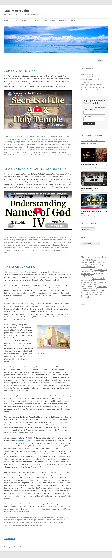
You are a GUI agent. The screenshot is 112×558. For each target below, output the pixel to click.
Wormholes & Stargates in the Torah (92, 87)
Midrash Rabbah (87, 282)
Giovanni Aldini (41, 144)
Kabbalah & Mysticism (43, 136)
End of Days (97, 264)
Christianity (84, 262)
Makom (61, 245)
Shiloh (43, 152)
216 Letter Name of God (32, 240)
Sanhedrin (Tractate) (89, 290)
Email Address (89, 110)
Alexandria (42, 139)
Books (15, 21)
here (22, 348)
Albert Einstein (22, 139)
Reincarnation (91, 288)
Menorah (15, 522)
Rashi (83, 288)
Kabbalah (99, 273)
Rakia (35, 522)
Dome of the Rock (37, 142)
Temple (58, 522)
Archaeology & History (27, 136)
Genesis (58, 520)
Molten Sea (28, 522)
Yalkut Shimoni (99, 294)
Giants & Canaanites (87, 74)
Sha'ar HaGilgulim (86, 293)
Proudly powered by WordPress (13, 547)
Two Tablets (20, 525)
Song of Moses (55, 250)
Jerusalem (85, 274)
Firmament (40, 520)
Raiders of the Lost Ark (11, 152)
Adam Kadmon (57, 240)
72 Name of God (46, 240)
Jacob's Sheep (43, 245)
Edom (98, 262)
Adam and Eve (99, 257)
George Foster (30, 144)
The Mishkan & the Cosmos (19, 266)
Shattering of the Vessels (30, 250)
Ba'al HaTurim (97, 260)
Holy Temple (60, 144)
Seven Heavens (42, 522)
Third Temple (14, 155)
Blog (6, 21)
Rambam (102, 286)
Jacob (102, 271)
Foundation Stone (10, 144)
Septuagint (7, 250)
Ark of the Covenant (52, 139)
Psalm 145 (28, 248)
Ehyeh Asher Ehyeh (59, 242)
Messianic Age (85, 280)
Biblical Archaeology (20, 242)
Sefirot (101, 290)
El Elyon (68, 242)
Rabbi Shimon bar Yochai (89, 287)
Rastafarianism (24, 152)
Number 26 (33, 150)
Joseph (91, 274)
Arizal (64, 240)
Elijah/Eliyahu (86, 265)
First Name (87, 116)
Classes (24, 21)
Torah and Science (25, 155)
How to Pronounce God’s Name (91, 90)
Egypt (102, 263)
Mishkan (18, 150)
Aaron (52, 517)
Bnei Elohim (31, 242)
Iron (65, 144)
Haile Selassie (50, 144)
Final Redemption (17, 245)
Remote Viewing (35, 152)
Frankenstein (21, 144)
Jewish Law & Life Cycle (43, 237)
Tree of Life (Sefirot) (37, 155)
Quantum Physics (51, 150)
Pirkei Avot (103, 282)
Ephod (60, 142)
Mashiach (98, 278)
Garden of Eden (50, 520)
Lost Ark (62, 147)
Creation (13, 520)
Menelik (12, 150)
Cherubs (28, 142)
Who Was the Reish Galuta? (89, 77)
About (82, 21)
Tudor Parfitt (49, 155)
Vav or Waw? (85, 82)
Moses (96, 282)
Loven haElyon (54, 245)
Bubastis (22, 142)
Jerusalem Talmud (16, 147)
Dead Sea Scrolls (47, 242)
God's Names (28, 245)
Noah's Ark (25, 150)
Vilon (26, 525)
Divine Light (32, 520)
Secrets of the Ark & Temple (19, 70)
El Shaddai (7, 245)
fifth (34, 293)
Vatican (56, 155)
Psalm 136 (21, 248)
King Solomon (27, 147)
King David (86, 275)
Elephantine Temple (50, 142)
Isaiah (63, 520)
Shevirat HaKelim (44, 250)
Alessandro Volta (32, 139)
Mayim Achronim (16, 11)
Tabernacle (60, 152)
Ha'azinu (36, 245)
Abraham (86, 257)
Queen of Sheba (63, 150)
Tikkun (99, 292)
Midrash (39, 517)
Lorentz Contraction (52, 147)
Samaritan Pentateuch (61, 248)
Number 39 (41, 150)
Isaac (88, 272)
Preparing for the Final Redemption (92, 85)
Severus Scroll (16, 250)
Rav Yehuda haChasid (46, 248)
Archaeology (50, 21)
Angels (83, 260)
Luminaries (8, 522)
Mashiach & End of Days (28, 517)
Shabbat (93, 293)
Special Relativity (51, 152)
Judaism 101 (36, 21)
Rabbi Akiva (93, 284)
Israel (73, 21)
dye (34, 406)
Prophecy (62, 21)
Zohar (85, 296)
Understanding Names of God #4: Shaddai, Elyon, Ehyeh (35, 168)
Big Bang (16, 142)
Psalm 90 (35, 248)
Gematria (100, 269)
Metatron (14, 248)
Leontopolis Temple (38, 147)
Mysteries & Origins (57, 136)
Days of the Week (22, 520)
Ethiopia (65, 142)
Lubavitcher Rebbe (86, 279)
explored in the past (23, 441)
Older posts (9, 539)
